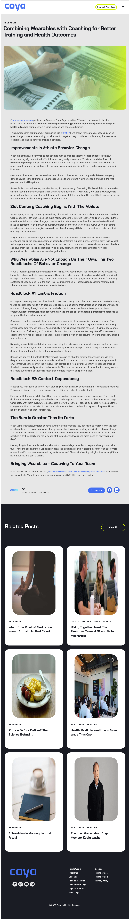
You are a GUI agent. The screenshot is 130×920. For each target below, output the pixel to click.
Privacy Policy (101, 881)
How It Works (75, 869)
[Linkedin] (14, 884)
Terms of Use (101, 873)
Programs (73, 873)
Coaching (73, 877)
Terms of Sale (101, 877)
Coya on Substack (77, 888)
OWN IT (66, 133)
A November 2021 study (23, 120)
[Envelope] (32, 884)
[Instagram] (20, 884)
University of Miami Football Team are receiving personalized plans (77, 472)
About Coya (74, 892)
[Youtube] (26, 884)
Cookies (98, 869)
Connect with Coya (77, 884)
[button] (123, 7)
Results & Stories (77, 881)
